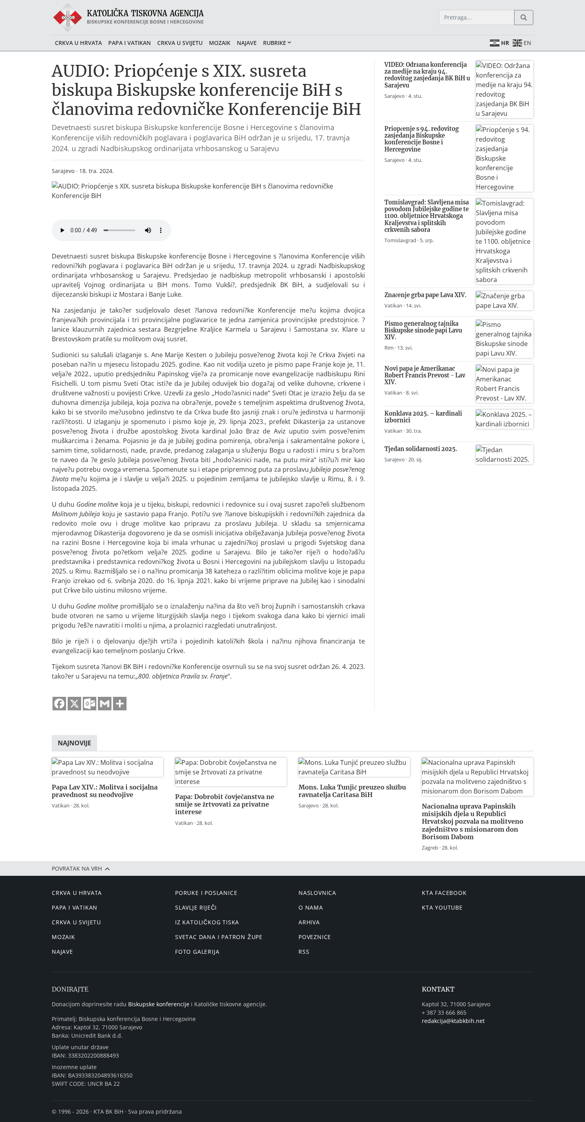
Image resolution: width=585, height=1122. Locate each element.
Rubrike (274, 43)
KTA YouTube (442, 907)
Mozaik (219, 43)
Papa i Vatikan (129, 43)
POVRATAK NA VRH (77, 868)
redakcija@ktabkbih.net (453, 1021)
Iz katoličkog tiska (207, 922)
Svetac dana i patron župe (219, 937)
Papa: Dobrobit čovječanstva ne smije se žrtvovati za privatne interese (224, 804)
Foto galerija (197, 951)
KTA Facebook (444, 892)
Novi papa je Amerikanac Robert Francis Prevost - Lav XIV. (424, 375)
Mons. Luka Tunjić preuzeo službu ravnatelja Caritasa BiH (352, 791)
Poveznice (314, 937)
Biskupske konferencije (158, 1004)
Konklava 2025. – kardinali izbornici (423, 417)
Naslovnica (317, 892)
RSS (303, 951)
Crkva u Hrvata (78, 43)
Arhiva (309, 922)
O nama (310, 907)
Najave (247, 43)
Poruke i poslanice (206, 892)
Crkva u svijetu (180, 43)
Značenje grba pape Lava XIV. (425, 295)
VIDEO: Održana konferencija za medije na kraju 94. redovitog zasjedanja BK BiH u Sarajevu (427, 75)
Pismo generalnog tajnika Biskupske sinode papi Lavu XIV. (423, 330)
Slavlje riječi (196, 907)
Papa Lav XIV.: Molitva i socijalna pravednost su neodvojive (105, 791)
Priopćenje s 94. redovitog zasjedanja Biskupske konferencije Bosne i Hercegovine (421, 139)
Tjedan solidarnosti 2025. (420, 449)
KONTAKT (438, 989)
